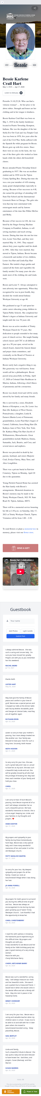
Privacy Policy (14, 1086)
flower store (28, 532)
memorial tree (30, 528)
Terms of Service (26, 1086)
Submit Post (20, 636)
